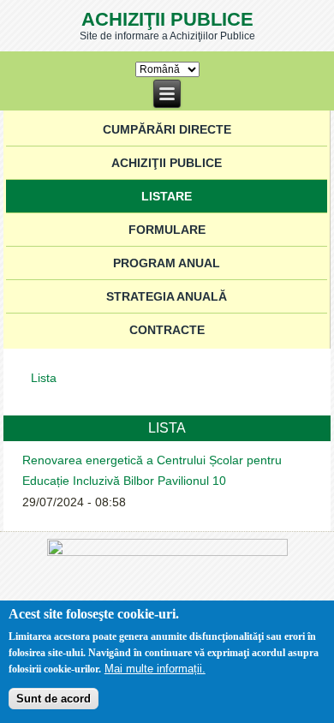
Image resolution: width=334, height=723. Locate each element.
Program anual (166, 263)
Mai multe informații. (155, 668)
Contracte (167, 330)
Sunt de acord (53, 698)
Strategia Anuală (166, 296)
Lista (44, 378)
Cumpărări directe (167, 129)
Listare (166, 196)
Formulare (167, 229)
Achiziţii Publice (167, 19)
